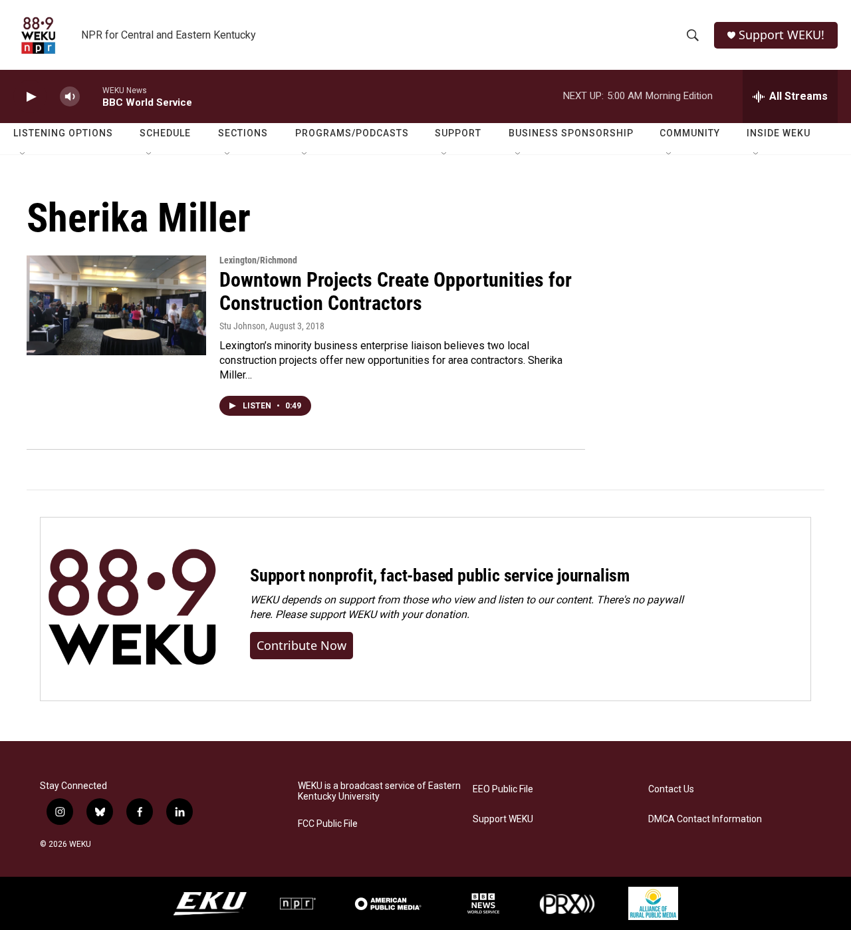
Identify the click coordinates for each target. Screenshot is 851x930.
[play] (30, 96)
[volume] (70, 97)
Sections (243, 133)
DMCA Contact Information (705, 819)
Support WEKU (503, 819)
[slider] (91, 96)
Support (458, 133)
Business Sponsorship (571, 133)
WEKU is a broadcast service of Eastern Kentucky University (379, 791)
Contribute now (301, 645)
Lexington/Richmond (258, 260)
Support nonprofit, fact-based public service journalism (440, 575)
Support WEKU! (781, 35)
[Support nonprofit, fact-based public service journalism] (132, 609)
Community (690, 133)
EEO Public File (503, 789)
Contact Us (671, 789)
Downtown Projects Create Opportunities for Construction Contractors (395, 291)
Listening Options (63, 133)
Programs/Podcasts (352, 133)
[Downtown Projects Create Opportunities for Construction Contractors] (116, 305)
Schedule (165, 133)
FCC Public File (328, 824)
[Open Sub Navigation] (23, 154)
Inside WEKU (778, 133)
